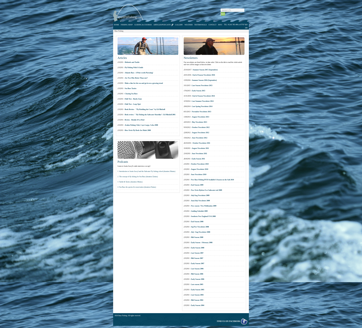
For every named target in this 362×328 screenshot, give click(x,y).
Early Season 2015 (198, 91)
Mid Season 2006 (197, 274)
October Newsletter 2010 (200, 164)
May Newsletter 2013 (199, 122)
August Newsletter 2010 (199, 169)
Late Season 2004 (197, 295)
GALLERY (179, 25)
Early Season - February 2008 (201, 243)
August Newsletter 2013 (200, 117)
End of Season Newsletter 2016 (204, 75)
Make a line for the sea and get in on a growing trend (144, 83)
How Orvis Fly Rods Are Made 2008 (138, 130)
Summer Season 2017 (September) (205, 70)
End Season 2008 (197, 222)
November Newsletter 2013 (201, 112)
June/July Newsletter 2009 (200, 201)
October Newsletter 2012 (201, 127)
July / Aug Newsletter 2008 (200, 232)
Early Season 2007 (197, 263)
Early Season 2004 (197, 305)
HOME (116, 25)
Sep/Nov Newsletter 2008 (200, 227)
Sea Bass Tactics (130, 88)
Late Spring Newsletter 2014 (202, 106)
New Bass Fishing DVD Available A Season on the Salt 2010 (212, 180)
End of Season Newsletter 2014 (203, 96)
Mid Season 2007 (197, 258)
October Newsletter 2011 (201, 143)
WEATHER (189, 25)
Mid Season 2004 (197, 300)
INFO (220, 25)
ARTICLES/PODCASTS (162, 25)
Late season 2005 (197, 284)
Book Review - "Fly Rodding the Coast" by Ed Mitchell (145, 109)
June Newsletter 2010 (198, 174)
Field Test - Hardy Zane (133, 99)
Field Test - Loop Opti (133, 104)
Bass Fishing (119, 31)
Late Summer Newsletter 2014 (203, 101)
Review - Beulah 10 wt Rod (134, 120)
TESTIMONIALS (200, 25)
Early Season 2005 (197, 290)
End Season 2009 (197, 185)
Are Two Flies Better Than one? (136, 78)
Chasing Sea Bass (131, 94)
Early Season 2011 (198, 159)
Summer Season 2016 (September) (204, 80)
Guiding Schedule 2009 (199, 211)
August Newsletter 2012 (200, 133)
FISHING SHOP (127, 25)
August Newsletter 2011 (200, 148)
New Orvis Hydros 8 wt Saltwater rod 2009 (206, 190)
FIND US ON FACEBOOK (229, 321)
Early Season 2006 (197, 279)
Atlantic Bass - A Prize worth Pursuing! (139, 73)
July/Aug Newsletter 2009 (200, 195)
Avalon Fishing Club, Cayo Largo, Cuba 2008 (141, 125)
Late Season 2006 (197, 269)
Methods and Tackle (132, 62)
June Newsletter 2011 (199, 154)
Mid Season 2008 (197, 237)
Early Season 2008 (197, 248)
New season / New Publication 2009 (203, 206)
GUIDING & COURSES (143, 25)
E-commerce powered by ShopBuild (235, 316)
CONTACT (212, 25)
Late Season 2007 (197, 253)
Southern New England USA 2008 (203, 216)
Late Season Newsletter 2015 (202, 85)
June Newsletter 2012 (199, 138)
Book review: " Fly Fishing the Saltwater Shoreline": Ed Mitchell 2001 (150, 115)
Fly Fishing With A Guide (134, 67)
